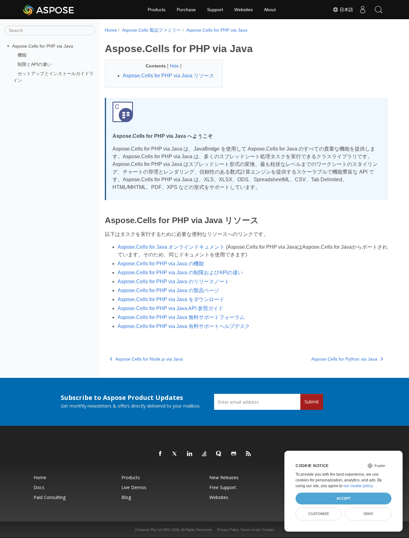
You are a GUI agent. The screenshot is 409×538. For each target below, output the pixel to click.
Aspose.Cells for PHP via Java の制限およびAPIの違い (180, 272)
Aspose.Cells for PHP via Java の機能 (161, 263)
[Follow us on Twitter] (175, 454)
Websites (243, 9)
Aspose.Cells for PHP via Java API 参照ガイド (170, 308)
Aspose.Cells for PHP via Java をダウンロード (171, 299)
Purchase (186, 9)
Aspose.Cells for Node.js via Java (149, 359)
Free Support (222, 487)
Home (111, 30)
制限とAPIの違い (34, 64)
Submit (312, 402)
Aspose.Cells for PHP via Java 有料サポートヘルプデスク (184, 326)
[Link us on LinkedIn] (190, 454)
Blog (126, 497)
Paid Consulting (50, 497)
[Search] (379, 9)
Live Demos (133, 487)
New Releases (224, 477)
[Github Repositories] (234, 454)
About (270, 9)
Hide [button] (175, 65)
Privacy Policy (228, 530)
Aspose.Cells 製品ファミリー (151, 30)
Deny (368, 514)
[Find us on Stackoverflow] (204, 454)
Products (157, 9)
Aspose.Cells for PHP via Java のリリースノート (173, 281)
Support (215, 9)
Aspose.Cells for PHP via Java (42, 46)
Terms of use (250, 530)
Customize (318, 514)
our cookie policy (358, 486)
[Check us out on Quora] (219, 454)
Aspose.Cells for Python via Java (344, 359)
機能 (22, 55)
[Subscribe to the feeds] (248, 454)
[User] (363, 9)
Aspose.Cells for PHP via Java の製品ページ (168, 290)
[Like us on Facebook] (160, 454)
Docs (39, 487)
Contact (268, 530)
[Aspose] (48, 10)
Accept (343, 498)
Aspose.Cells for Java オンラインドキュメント (171, 247)
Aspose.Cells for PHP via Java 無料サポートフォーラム (181, 317)
